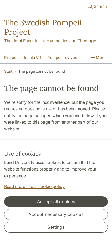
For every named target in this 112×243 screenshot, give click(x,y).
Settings (56, 227)
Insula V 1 (32, 57)
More (100, 57)
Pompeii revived (62, 57)
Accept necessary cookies (56, 214)
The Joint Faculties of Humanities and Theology (50, 40)
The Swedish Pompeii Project (43, 27)
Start (8, 71)
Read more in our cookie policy (34, 186)
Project (11, 57)
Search (100, 6)
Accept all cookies (56, 201)
